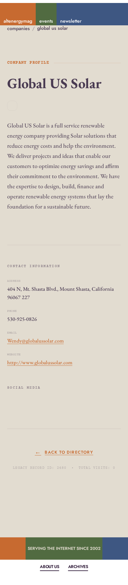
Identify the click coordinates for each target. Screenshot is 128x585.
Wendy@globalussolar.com (35, 340)
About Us (49, 567)
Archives (78, 567)
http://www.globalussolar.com (39, 362)
